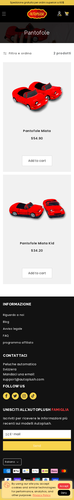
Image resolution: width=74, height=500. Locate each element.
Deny (64, 492)
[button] (4, 13)
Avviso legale (12, 329)
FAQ (6, 336)
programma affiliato (18, 343)
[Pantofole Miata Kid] (37, 209)
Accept (64, 486)
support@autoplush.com (23, 379)
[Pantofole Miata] (37, 96)
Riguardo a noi (13, 315)
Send (37, 446)
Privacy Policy (42, 495)
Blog (6, 322)
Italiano (10, 461)
